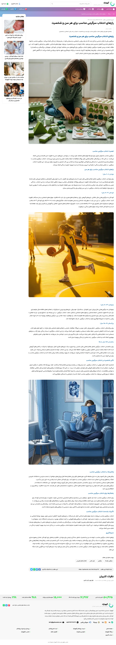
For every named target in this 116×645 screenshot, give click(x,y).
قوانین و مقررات (80, 632)
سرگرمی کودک (109, 561)
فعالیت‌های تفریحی (81, 561)
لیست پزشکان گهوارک (79, 629)
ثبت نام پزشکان (53, 629)
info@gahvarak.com (55, 622)
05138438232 (71, 622)
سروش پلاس (85, 622)
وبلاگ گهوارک (108, 632)
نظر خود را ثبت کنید (89, 580)
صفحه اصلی (109, 629)
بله (110, 622)
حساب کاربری (109, 635)
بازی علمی (92, 561)
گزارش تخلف (54, 632)
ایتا (103, 622)
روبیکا (95, 622)
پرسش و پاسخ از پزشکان (22, 629)
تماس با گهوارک (25, 632)
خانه (114, 14)
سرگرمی (100, 561)
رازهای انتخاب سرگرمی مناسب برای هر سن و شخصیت (93, 14)
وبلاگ (109, 14)
